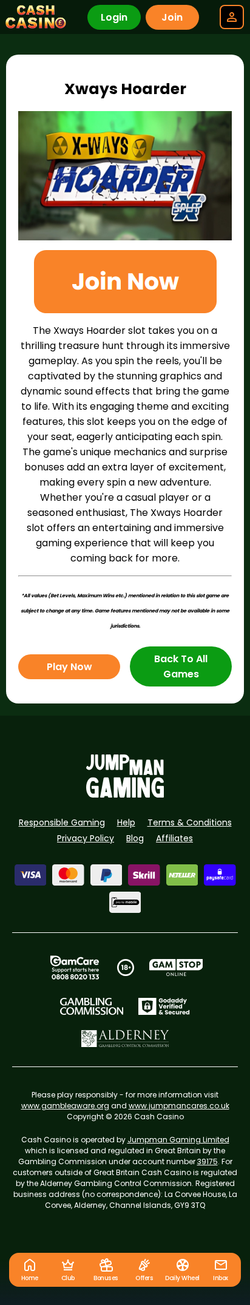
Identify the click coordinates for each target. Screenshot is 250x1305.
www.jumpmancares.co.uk (179, 1105)
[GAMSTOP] (176, 967)
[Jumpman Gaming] (125, 794)
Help (126, 822)
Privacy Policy (85, 838)
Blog (135, 838)
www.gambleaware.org (65, 1105)
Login (114, 17)
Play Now (69, 667)
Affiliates (174, 838)
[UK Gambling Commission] (91, 1006)
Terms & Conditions (189, 822)
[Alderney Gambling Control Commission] (125, 1038)
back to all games (181, 666)
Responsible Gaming (62, 822)
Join (172, 17)
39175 (207, 1161)
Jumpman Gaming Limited (178, 1139)
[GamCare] (74, 967)
